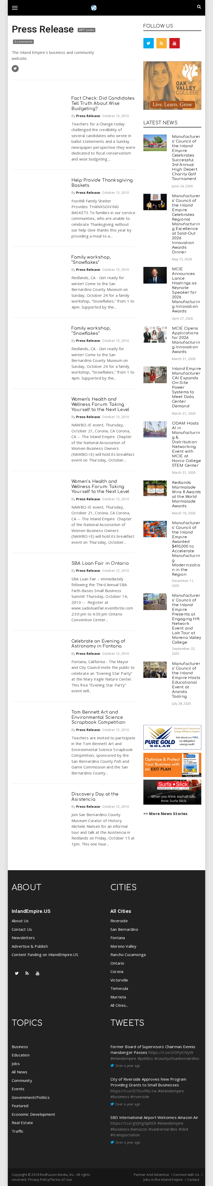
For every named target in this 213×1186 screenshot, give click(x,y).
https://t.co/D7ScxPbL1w (133, 1090)
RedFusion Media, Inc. (57, 1174)
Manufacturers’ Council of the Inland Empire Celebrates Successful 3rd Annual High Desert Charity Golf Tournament (186, 157)
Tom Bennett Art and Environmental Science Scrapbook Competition (98, 717)
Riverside (119, 920)
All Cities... (119, 1005)
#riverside (139, 1096)
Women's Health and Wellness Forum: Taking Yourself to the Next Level (100, 404)
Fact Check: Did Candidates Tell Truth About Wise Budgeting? (103, 103)
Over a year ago (127, 1065)
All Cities (120, 911)
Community (22, 1080)
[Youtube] (174, 43)
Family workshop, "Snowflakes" (91, 260)
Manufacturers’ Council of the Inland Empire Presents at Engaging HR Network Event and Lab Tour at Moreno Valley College (186, 619)
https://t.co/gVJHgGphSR (133, 1123)
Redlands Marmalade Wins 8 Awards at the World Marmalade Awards (186, 494)
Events (18, 1088)
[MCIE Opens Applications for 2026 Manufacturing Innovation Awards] (155, 334)
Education (21, 1054)
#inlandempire (123, 1058)
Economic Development (33, 1114)
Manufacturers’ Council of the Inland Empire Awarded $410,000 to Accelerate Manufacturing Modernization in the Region (186, 549)
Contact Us (22, 929)
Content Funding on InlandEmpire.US (45, 954)
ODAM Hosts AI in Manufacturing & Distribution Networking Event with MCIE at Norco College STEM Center (186, 444)
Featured (20, 1105)
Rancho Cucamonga (128, 954)
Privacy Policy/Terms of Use (50, 1179)
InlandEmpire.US (31, 911)
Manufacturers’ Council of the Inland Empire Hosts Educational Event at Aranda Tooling (186, 680)
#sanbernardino (163, 1129)
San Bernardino (124, 929)
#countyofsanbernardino (176, 1058)
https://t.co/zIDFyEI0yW (171, 1052)
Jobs (16, 1063)
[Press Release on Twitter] (15, 68)
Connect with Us (186, 1174)
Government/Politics (31, 1097)
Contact (193, 1179)
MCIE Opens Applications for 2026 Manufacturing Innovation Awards (186, 340)
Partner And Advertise (151, 1174)
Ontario (117, 963)
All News (20, 1071)
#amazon (138, 1129)
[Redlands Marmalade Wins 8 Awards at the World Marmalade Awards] (155, 488)
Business (20, 1046)
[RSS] (161, 43)
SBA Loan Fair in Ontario (100, 563)
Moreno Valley (123, 946)
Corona (116, 971)
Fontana (117, 937)
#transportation (125, 1134)
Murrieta (118, 996)
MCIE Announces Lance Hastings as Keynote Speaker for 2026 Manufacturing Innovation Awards (186, 290)
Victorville (119, 980)
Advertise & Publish (30, 946)
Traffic (17, 1131)
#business (119, 1096)
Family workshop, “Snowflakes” (91, 331)
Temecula (119, 988)
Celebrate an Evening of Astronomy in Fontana (98, 644)
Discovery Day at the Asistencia (94, 797)
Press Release (44, 29)
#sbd (183, 1129)
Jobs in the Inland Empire (163, 1179)
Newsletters (23, 937)
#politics (145, 1058)
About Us (20, 920)
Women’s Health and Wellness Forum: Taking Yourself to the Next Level (100, 486)
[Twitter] (148, 43)
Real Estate (22, 1122)
